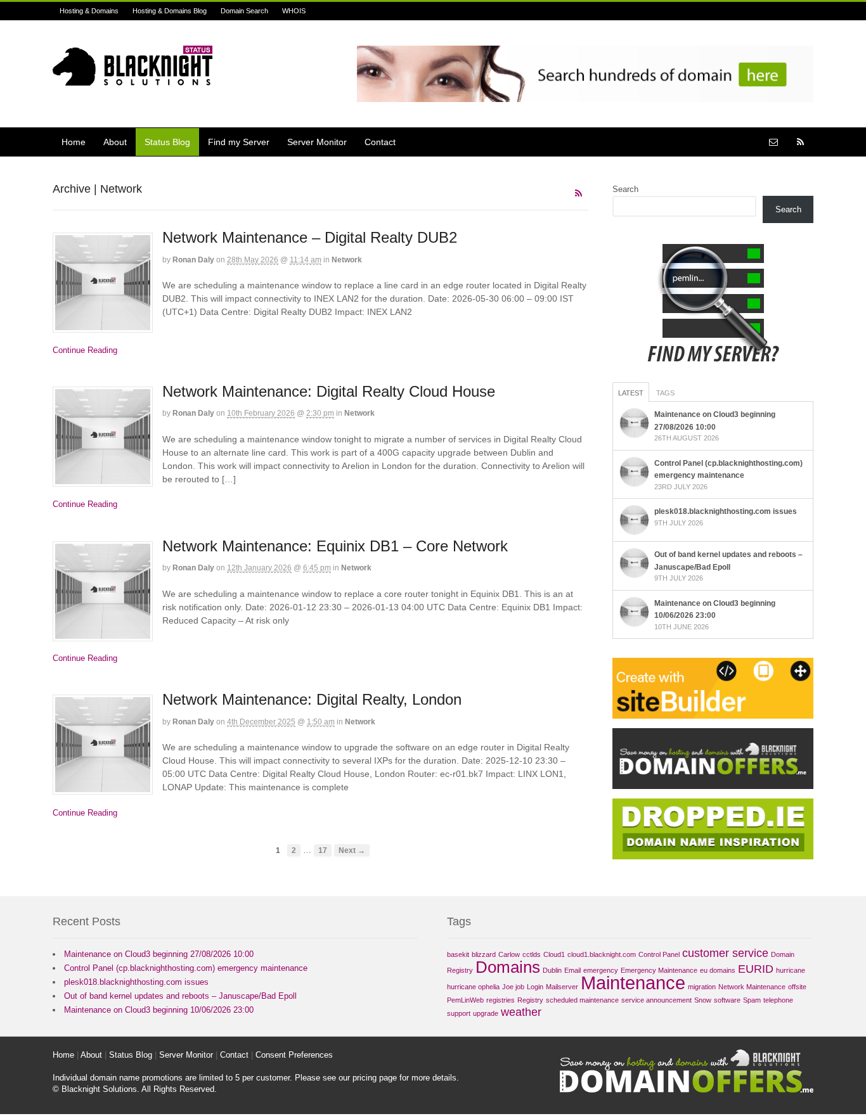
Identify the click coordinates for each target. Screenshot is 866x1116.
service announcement (656, 1000)
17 (322, 850)
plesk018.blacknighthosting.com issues (725, 511)
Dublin (552, 970)
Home (73, 142)
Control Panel (659, 954)
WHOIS (294, 11)
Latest (630, 393)
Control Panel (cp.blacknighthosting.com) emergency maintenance (185, 968)
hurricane (790, 970)
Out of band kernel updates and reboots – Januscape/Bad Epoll (180, 996)
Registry (530, 1000)
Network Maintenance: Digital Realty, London (312, 699)
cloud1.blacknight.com (601, 954)
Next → (352, 850)
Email (572, 970)
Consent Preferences (294, 1055)
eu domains (717, 970)
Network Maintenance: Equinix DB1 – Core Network (335, 546)
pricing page (374, 1077)
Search (625, 189)
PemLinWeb (465, 1000)
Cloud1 (554, 954)
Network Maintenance (751, 987)
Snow (702, 1000)
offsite (797, 987)
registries (500, 1000)
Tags (665, 393)
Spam (752, 1000)
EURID (755, 969)
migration (702, 987)
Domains (507, 967)
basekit (458, 954)
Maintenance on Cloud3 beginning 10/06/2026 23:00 (159, 1010)
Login (535, 987)
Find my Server (238, 142)
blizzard (484, 954)
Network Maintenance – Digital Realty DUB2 (309, 237)
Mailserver (562, 987)
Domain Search (244, 11)
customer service (725, 953)
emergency (600, 970)
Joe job (513, 987)
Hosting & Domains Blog (169, 11)
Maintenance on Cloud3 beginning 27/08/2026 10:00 (159, 954)
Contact (380, 142)
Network (347, 259)
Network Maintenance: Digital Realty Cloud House (328, 391)
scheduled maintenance (582, 1000)
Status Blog (167, 142)
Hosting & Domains (89, 11)
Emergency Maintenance (659, 970)
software (727, 1000)
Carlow (509, 954)
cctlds (531, 954)
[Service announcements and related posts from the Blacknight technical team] (132, 79)
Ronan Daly (193, 259)
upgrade (485, 1013)
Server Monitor (317, 142)
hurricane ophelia (473, 987)
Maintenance (633, 982)
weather (521, 1012)
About (115, 142)
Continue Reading (85, 350)
